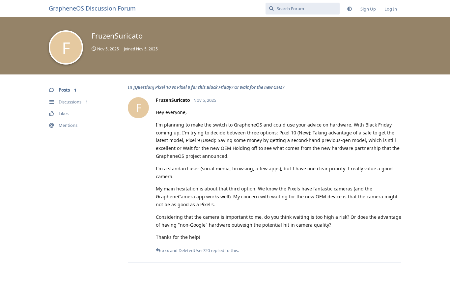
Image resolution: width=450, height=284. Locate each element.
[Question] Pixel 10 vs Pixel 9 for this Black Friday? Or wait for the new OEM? (208, 87)
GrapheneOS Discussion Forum (92, 8)
